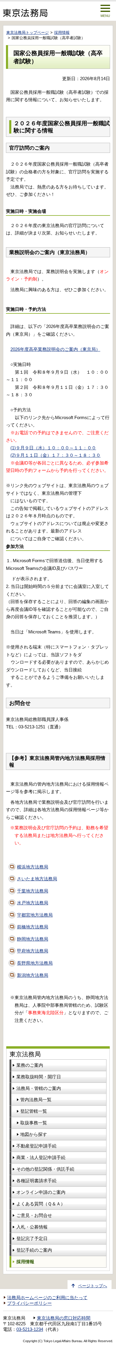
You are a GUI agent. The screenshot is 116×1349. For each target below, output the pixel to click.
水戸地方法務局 (32, 902)
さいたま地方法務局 (37, 878)
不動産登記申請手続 (36, 1145)
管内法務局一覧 (35, 1099)
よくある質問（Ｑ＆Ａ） (40, 1203)
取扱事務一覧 (33, 1122)
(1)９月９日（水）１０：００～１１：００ (53, 447)
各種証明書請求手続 (36, 1180)
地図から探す (33, 1134)
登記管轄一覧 (33, 1111)
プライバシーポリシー (29, 1303)
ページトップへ (92, 1286)
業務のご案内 (29, 1065)
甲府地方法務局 (32, 950)
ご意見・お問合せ (34, 1215)
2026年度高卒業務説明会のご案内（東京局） (55, 349)
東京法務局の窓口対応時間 (63, 1318)
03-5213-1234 (29, 1329)
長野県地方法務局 (35, 963)
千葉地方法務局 (32, 890)
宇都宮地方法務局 (35, 914)
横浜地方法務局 (32, 866)
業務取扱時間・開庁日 (38, 1076)
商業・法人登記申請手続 (40, 1157)
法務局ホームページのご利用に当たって (47, 1297)
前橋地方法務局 (32, 926)
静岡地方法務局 (32, 938)
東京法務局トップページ (27, 32)
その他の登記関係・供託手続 (45, 1169)
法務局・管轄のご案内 (38, 1088)
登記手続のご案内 (34, 1250)
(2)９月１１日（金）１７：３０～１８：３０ (55, 455)
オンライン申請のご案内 (40, 1192)
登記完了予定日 (32, 1238)
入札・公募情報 (32, 1226)
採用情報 (62, 32)
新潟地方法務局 (32, 975)
